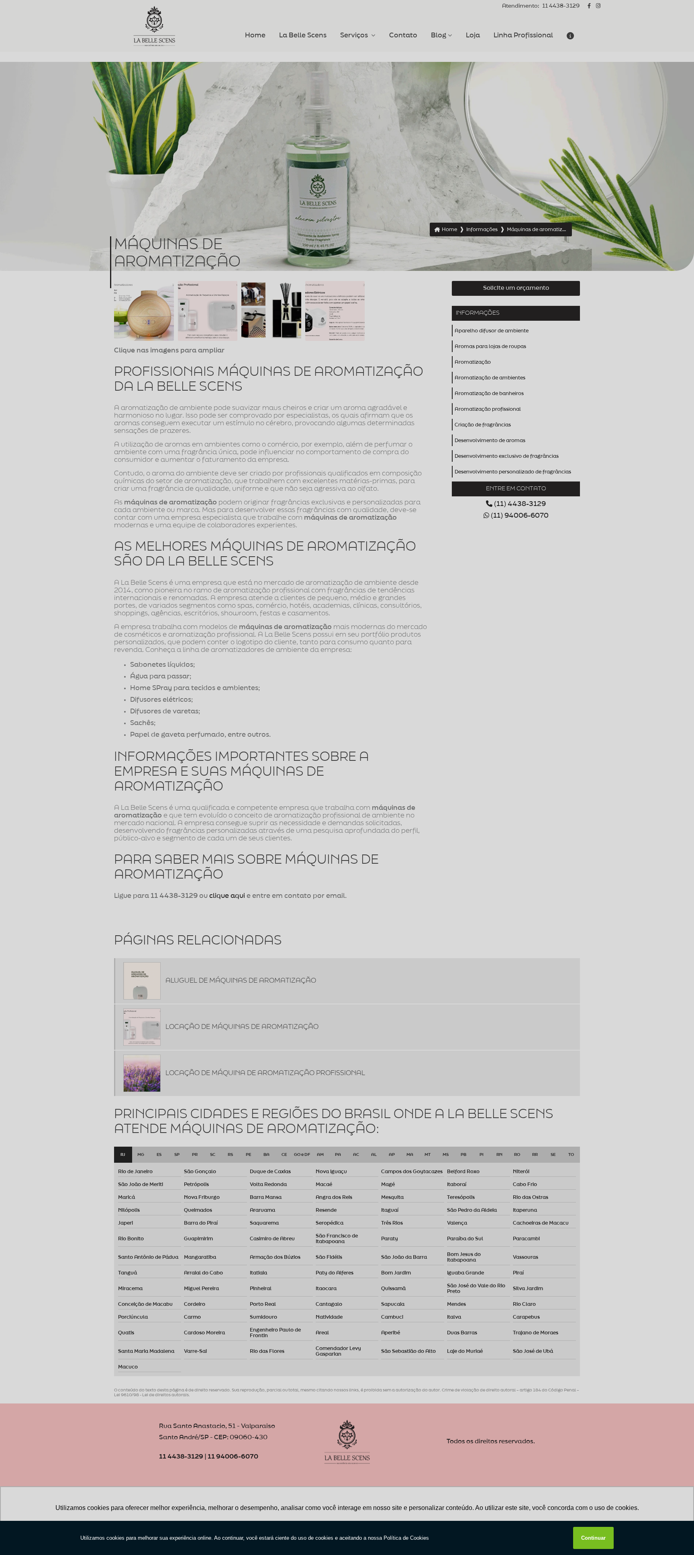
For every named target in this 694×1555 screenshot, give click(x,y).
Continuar (593, 1538)
